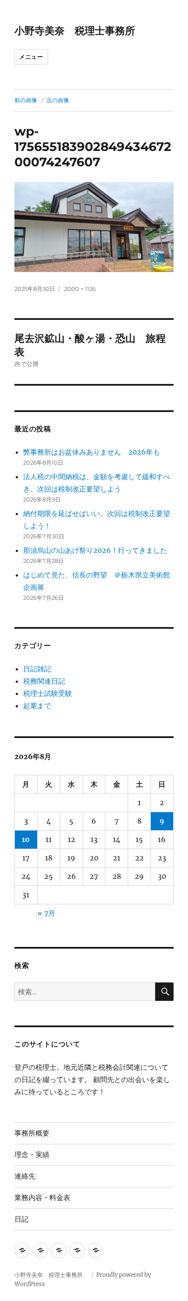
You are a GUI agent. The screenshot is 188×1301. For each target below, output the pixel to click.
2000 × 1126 (80, 288)
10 (26, 839)
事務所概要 (31, 1133)
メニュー (31, 56)
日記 (21, 1219)
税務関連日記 (44, 681)
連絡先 (24, 1176)
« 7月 (46, 913)
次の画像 (57, 100)
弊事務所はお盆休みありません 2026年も (91, 452)
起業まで (37, 705)
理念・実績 (31, 1154)
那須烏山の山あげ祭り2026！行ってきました (95, 550)
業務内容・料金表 (42, 1197)
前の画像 (25, 100)
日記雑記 (37, 668)
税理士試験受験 (47, 693)
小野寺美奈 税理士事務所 (79, 31)
